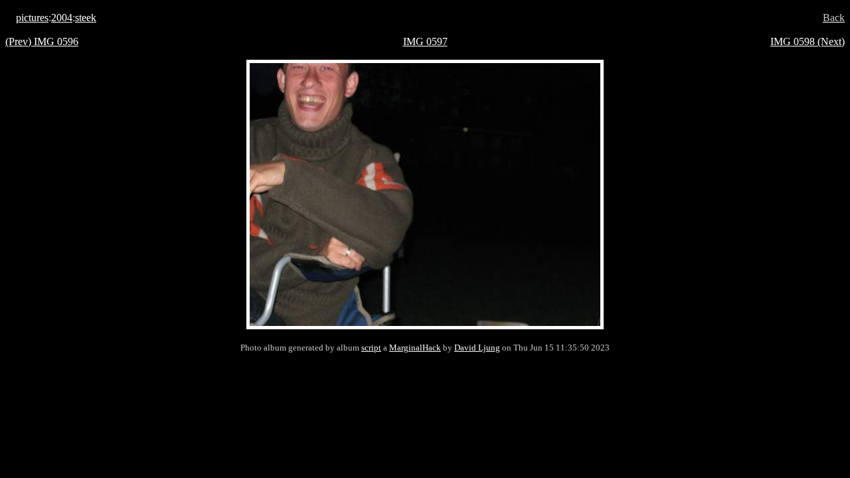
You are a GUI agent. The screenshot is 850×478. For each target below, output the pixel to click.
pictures (32, 17)
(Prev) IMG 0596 (41, 41)
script (371, 348)
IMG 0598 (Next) (807, 41)
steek (85, 17)
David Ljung (477, 348)
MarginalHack (415, 348)
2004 (61, 17)
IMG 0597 (425, 41)
